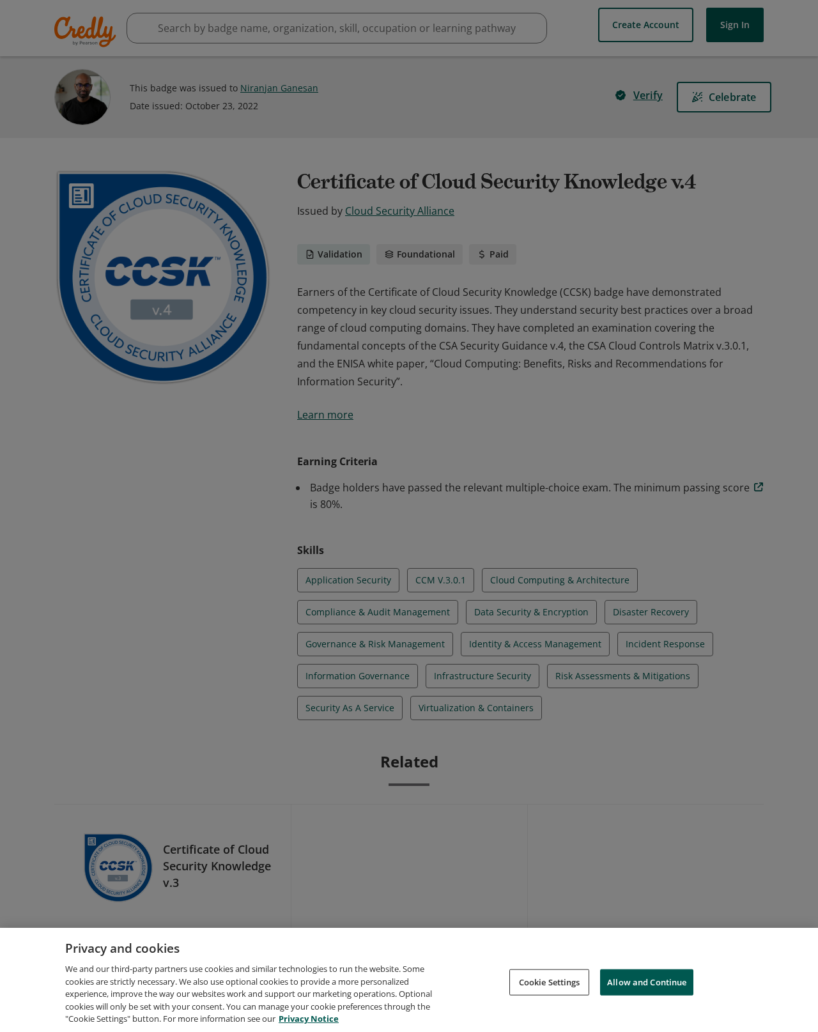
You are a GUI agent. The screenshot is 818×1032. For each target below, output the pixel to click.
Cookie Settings (549, 981)
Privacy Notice (309, 1018)
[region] (409, 980)
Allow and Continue (646, 981)
